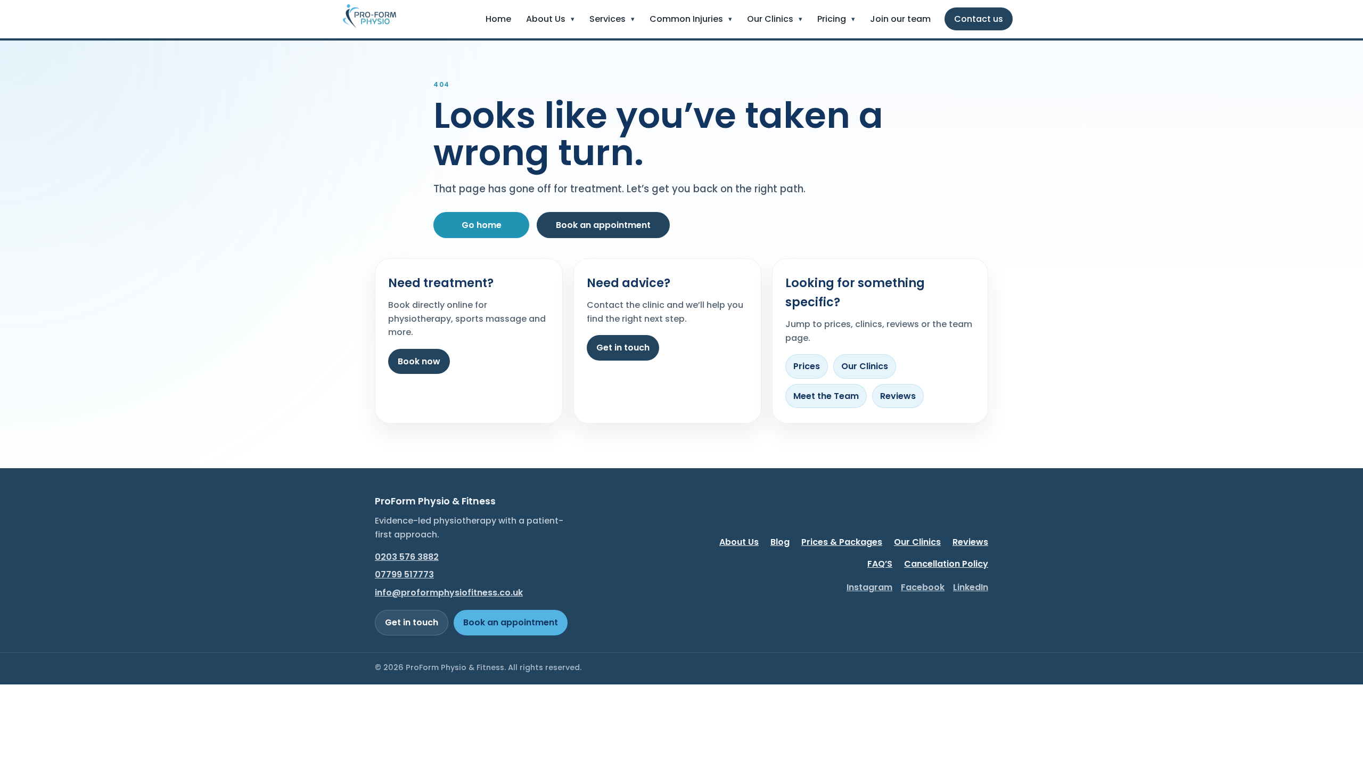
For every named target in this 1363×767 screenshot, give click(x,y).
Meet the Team (826, 396)
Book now (419, 361)
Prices (806, 366)
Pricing (831, 19)
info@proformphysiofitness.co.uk (449, 592)
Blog (780, 542)
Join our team (900, 19)
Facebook (923, 587)
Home (498, 19)
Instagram (869, 587)
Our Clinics (770, 19)
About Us (739, 542)
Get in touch (623, 347)
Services (607, 19)
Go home (482, 225)
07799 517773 (404, 574)
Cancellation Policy (946, 564)
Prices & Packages (841, 542)
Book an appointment (603, 225)
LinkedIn (970, 587)
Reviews (898, 396)
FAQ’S (879, 564)
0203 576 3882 (407, 557)
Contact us (978, 19)
